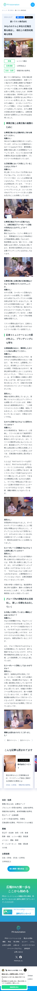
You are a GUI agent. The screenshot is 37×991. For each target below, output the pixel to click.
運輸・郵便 (14, 840)
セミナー (25, 941)
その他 (4, 847)
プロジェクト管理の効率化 (12, 808)
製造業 (25, 836)
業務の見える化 (8, 804)
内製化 (22, 819)
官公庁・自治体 (8, 833)
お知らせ (16, 945)
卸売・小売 (19, 833)
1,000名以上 (6, 861)
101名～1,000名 (19, 858)
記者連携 (15, 815)
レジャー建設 (17, 836)
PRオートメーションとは (13, 938)
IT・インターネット (9, 844)
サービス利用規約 (28, 975)
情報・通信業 (23, 844)
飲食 (26, 833)
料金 (9, 941)
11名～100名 (6, 858)
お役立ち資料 (6, 945)
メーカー (5, 840)
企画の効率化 (28, 808)
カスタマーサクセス (28, 945)
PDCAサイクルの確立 (25, 822)
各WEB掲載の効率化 (24, 811)
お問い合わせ (18, 952)
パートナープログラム (14, 948)
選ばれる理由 (28, 938)
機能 (4, 941)
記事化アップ (20, 804)
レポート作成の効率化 (10, 819)
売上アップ (6, 815)
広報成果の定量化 (8, 822)
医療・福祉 (6, 836)
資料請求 (27, 948)
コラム (32, 941)
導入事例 (10, 10)
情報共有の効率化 (8, 811)
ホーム (4, 10)
